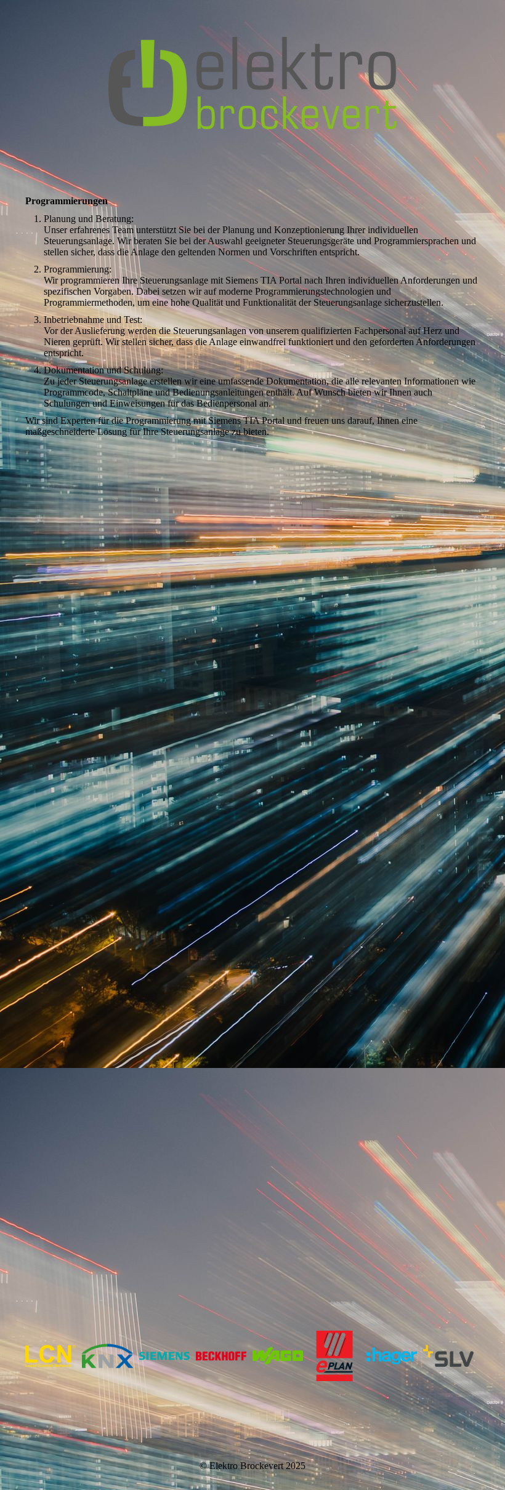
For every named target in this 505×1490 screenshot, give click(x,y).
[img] (252, 83)
